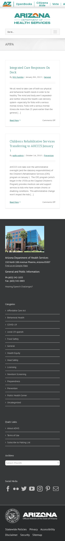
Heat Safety (12, 360)
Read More (14, 120)
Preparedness (13, 381)
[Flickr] (16, 488)
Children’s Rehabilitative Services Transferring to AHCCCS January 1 (32, 146)
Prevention (49, 155)
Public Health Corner (17, 395)
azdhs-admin (18, 155)
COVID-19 (12, 324)
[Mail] (56, 488)
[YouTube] (32, 488)
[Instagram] (40, 488)
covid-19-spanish (15, 331)
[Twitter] (24, 488)
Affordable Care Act (16, 310)
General (47, 77)
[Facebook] (8, 488)
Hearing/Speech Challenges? (19, 286)
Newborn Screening (16, 374)
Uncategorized (14, 402)
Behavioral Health (15, 317)
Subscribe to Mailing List (18, 442)
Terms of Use (13, 435)
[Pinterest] (48, 488)
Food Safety (13, 338)
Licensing (11, 367)
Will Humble (18, 77)
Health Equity (13, 353)
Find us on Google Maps (16, 265)
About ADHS (13, 428)
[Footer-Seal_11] (31, 509)
